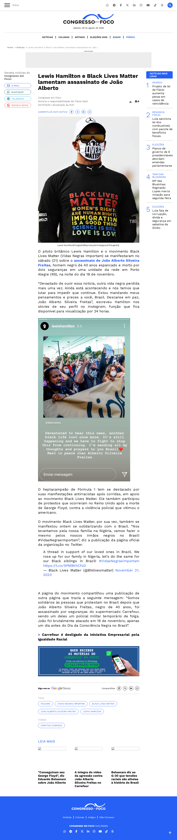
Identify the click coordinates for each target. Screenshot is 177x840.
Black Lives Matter (103, 704)
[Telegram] (114, 5)
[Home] (88, 19)
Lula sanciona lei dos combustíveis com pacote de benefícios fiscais (162, 127)
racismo (45, 704)
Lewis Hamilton (92, 711)
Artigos (80, 37)
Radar (117, 37)
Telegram (18, 98)
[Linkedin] (134, 5)
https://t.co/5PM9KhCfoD (64, 566)
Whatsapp (17, 92)
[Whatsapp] (107, 5)
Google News (19, 105)
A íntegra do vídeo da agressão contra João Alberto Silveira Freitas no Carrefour (89, 779)
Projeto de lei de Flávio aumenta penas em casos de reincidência (161, 95)
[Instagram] (141, 5)
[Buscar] (170, 5)
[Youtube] (148, 5)
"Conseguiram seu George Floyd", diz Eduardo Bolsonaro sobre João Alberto (52, 777)
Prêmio (130, 37)
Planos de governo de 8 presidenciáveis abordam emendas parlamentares (162, 157)
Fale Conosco (106, 817)
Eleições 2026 (98, 37)
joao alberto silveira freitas (58, 711)
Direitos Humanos (51, 725)
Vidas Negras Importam (71, 704)
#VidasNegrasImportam (119, 561)
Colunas (63, 37)
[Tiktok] (155, 5)
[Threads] (162, 5)
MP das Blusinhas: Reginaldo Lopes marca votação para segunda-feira (161, 189)
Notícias (47, 37)
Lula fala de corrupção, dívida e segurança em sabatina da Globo (161, 219)
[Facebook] (121, 5)
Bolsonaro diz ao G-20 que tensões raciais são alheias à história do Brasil (125, 777)
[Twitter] (127, 5)
